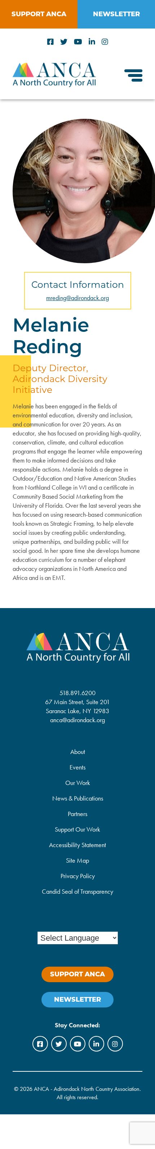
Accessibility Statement (77, 845)
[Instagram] (105, 42)
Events (77, 767)
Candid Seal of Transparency (77, 891)
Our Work (77, 783)
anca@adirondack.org (77, 720)
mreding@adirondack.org (77, 298)
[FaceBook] (50, 42)
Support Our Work (77, 829)
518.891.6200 (77, 693)
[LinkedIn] (92, 42)
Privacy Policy (78, 876)
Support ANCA (39, 14)
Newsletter (116, 14)
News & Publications (77, 798)
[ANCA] (54, 85)
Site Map (77, 860)
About (77, 751)
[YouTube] (78, 42)
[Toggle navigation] (133, 76)
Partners (77, 814)
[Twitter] (63, 42)
